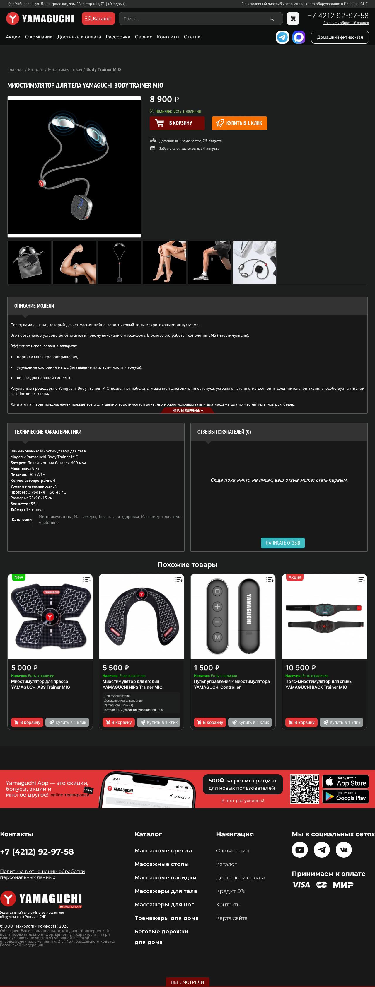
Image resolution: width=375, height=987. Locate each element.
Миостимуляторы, (56, 516)
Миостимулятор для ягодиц (131, 681)
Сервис (143, 37)
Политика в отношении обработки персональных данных (42, 874)
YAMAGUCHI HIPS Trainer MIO (133, 687)
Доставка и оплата (79, 37)
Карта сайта (232, 918)
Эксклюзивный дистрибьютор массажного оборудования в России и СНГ (304, 4)
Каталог (226, 864)
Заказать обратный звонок (346, 23)
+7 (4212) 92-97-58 (37, 852)
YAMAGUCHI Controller (217, 687)
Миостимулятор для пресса (39, 681)
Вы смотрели (187, 982)
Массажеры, (86, 516)
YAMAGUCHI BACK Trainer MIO (316, 687)
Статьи (192, 37)
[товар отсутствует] (293, 18)
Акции (13, 37)
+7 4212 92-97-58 (338, 16)
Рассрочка (118, 37)
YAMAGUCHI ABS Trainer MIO (40, 687)
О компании (39, 37)
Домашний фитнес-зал (340, 37)
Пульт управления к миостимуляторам (233, 681)
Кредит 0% (230, 891)
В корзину (30, 722)
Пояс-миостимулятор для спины (318, 681)
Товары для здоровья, (119, 516)
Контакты (168, 37)
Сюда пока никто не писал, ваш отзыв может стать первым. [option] (279, 480)
